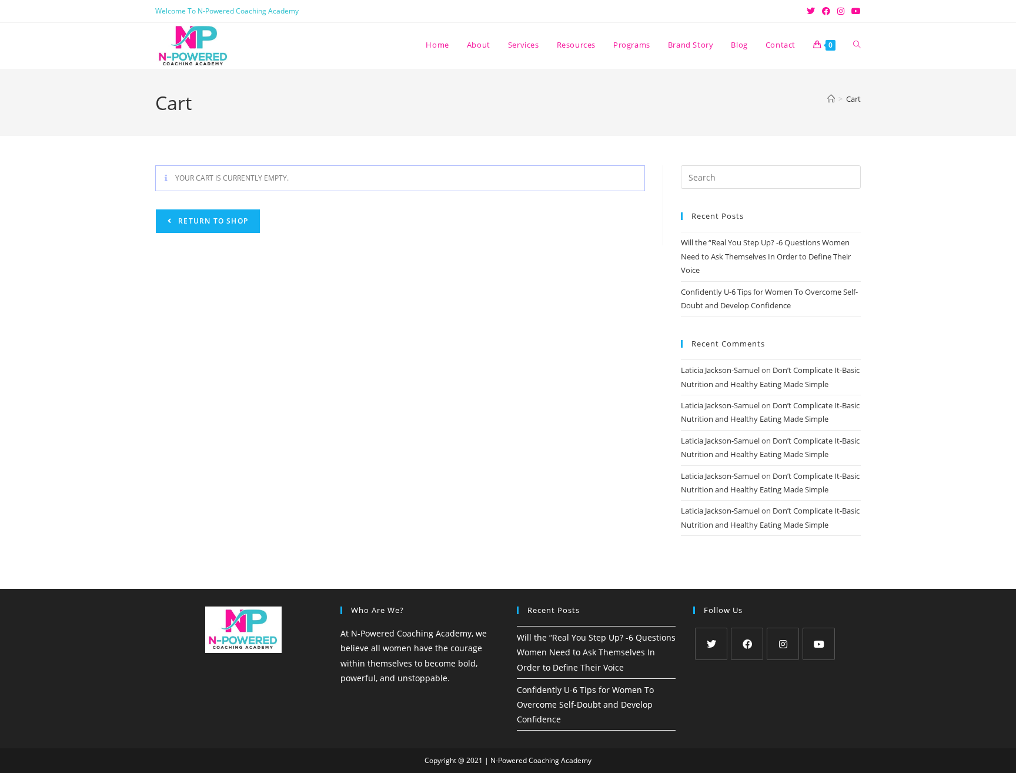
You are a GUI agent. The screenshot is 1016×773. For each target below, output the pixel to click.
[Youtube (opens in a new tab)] (854, 11)
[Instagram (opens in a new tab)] (841, 11)
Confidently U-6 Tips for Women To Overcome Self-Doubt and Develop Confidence (585, 704)
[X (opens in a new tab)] (810, 11)
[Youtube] (819, 644)
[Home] (831, 99)
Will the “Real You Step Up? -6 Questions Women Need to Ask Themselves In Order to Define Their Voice (766, 256)
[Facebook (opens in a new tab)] (826, 11)
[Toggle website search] (857, 44)
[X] (711, 644)
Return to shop (212, 221)
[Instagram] (783, 644)
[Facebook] (747, 644)
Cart (853, 99)
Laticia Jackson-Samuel (720, 370)
